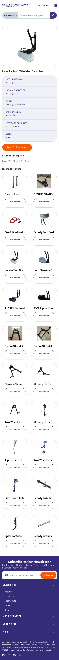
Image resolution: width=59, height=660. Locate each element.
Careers (8, 605)
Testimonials (10, 601)
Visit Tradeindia (45, 5)
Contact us (9, 596)
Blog (7, 610)
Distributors (9, 15)
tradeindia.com (49, 647)
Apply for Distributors (17, 147)
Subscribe (48, 575)
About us (9, 592)
